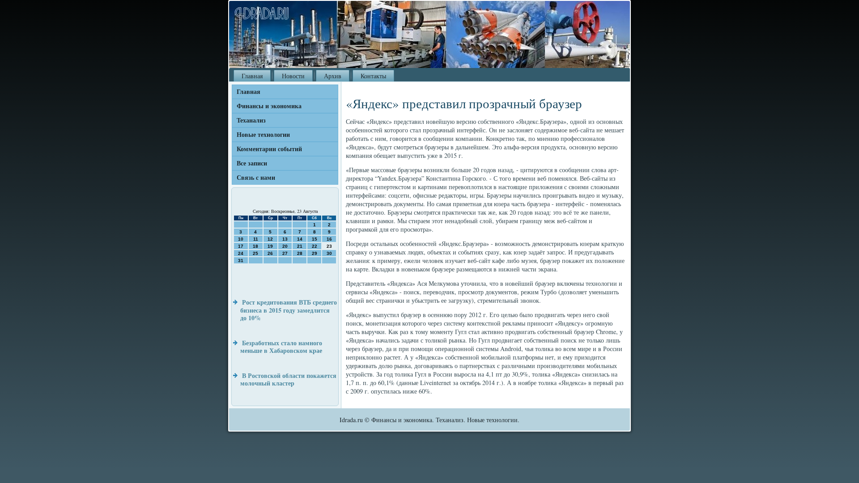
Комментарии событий (269, 148)
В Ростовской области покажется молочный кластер (288, 379)
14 (299, 239)
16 (329, 239)
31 (240, 260)
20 (285, 246)
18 (255, 246)
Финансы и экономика (269, 105)
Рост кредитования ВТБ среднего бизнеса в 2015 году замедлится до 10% (288, 309)
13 (285, 239)
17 (240, 246)
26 (270, 253)
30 (329, 253)
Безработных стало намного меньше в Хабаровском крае (281, 347)
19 (270, 246)
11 (255, 239)
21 (299, 246)
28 (299, 253)
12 (270, 239)
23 (329, 246)
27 (285, 253)
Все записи (252, 163)
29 (314, 253)
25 (255, 253)
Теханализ (251, 120)
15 (314, 239)
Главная (252, 76)
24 (240, 253)
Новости (293, 76)
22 (314, 246)
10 (240, 239)
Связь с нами (256, 177)
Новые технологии (263, 134)
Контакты (373, 76)
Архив (332, 76)
